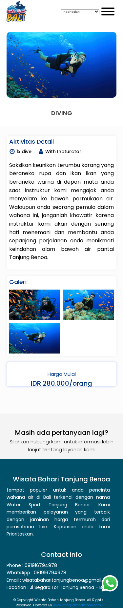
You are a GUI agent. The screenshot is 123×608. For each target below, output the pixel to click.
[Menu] (107, 11)
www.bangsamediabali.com (77, 605)
